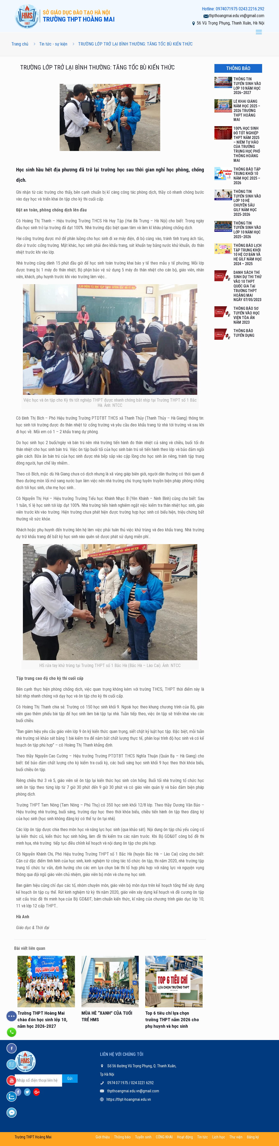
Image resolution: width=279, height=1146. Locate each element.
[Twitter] (27, 1092)
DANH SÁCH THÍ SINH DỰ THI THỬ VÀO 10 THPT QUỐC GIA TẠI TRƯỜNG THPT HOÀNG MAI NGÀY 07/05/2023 (247, 286)
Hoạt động (185, 1137)
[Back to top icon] (253, 1135)
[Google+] (36, 1092)
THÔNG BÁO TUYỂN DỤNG (243, 333)
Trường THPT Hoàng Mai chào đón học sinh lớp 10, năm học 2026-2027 (42, 1019)
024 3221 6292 (142, 1083)
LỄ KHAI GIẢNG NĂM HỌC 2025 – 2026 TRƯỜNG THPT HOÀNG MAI (246, 110)
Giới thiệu (103, 1137)
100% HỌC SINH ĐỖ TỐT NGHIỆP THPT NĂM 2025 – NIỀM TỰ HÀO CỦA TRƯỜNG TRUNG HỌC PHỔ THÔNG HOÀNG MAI (246, 144)
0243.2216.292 (251, 8)
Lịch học (218, 1137)
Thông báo (122, 1137)
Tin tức (202, 1137)
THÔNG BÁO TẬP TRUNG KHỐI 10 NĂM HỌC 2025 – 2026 (246, 176)
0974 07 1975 (118, 1083)
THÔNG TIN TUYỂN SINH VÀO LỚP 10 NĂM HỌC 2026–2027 (247, 86)
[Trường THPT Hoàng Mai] (27, 16)
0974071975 (227, 8)
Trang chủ (19, 44)
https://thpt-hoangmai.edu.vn (129, 1099)
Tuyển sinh (143, 1137)
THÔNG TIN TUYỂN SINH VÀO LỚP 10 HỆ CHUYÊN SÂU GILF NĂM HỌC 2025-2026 (247, 203)
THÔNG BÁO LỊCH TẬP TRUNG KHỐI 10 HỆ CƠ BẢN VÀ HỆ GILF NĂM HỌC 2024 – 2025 (247, 254)
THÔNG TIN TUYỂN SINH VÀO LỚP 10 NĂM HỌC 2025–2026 (247, 230)
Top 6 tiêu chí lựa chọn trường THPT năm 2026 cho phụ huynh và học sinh (172, 1019)
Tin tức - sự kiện (53, 44)
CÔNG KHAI (164, 1137)
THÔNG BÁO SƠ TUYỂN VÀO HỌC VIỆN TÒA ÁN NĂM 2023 (246, 315)
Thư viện (235, 1137)
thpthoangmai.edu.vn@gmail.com (236, 15)
